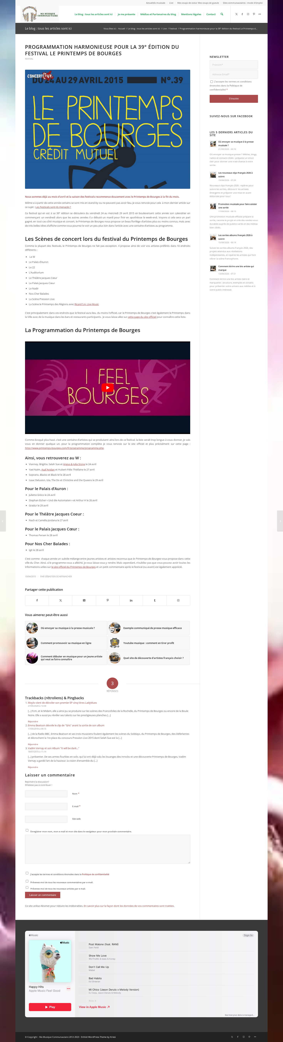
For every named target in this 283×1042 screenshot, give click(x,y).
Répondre (33, 721)
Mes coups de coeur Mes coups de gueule (198, 2)
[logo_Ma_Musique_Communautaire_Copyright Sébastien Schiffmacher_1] (39, 14)
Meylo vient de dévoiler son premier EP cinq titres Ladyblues (62, 702)
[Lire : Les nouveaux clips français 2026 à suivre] (213, 174)
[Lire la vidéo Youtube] (107, 387)
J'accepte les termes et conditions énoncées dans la (69, 874)
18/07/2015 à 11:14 (37, 751)
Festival (29, 58)
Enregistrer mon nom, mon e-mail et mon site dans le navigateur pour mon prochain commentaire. (81, 831)
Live (171, 2)
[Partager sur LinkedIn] (131, 600)
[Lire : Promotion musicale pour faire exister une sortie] (213, 206)
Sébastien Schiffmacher (58, 576)
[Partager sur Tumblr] (154, 600)
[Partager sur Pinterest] (107, 600)
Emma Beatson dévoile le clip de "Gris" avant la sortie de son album (66, 725)
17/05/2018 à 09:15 (37, 728)
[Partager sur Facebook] (37, 600)
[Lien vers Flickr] (260, 14)
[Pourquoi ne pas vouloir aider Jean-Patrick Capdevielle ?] (280, 521)
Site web (76, 818)
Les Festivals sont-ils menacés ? (53, 207)
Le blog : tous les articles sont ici (48, 28)
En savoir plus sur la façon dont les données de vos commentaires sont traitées (129, 906)
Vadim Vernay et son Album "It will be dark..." (53, 748)
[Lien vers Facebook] (242, 14)
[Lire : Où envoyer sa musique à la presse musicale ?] (213, 143)
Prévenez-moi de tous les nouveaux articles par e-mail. (58, 888)
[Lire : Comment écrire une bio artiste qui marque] (213, 268)
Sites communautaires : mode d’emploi (243, 2)
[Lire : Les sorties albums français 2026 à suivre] (213, 237)
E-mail (76, 806)
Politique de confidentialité (95, 874)
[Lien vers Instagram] (248, 14)
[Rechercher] (222, 14)
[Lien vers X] (236, 14)
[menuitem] (155, 3)
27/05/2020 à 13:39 (37, 705)
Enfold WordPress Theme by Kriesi (98, 1036)
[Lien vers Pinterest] (254, 14)
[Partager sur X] (60, 600)
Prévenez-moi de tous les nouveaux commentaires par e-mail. (61, 882)
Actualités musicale (155, 2)
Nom (75, 793)
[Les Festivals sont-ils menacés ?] (3, 521)
